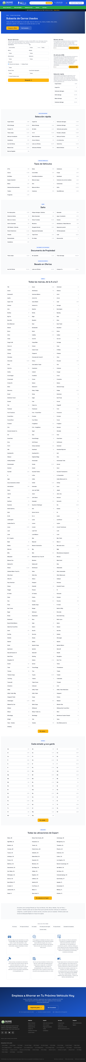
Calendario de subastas (69, 926)
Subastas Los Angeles (62, 1049)
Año (30, 44)
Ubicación (10, 62)
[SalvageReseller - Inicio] (8, 3)
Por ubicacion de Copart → (43, 898)
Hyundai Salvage (68, 1045)
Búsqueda (49, 3)
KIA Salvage (79, 1049)
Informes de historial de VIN (63, 1028)
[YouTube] (9, 1032)
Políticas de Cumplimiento (80, 1059)
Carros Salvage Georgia (49, 1047)
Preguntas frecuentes (47, 1027)
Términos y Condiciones (58, 1059)
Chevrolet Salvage (28, 1045)
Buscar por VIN (73, 66)
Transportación (61, 1023)
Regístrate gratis (35, 1007)
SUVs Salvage (69, 1047)
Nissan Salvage (60, 1045)
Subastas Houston (52, 1049)
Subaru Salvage (5, 1052)
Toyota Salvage (5, 1045)
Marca (9, 50)
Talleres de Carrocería (62, 1027)
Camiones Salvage (77, 1047)
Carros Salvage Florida (28, 1047)
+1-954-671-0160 (59, 2)
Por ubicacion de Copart (45, 926)
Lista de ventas (43, 929)
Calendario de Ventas (32, 1030)
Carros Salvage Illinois (39, 1047)
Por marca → (43, 731)
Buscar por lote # (74, 47)
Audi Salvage (12, 1052)
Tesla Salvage (52, 1045)
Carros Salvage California (7, 1047)
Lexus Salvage (19, 1052)
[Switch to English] (66, 3)
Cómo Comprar (46, 1025)
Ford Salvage (20, 1045)
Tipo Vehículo (11, 44)
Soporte (37, 7)
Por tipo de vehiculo (24, 926)
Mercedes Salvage (44, 1045)
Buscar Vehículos (7, 7)
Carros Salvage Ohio (60, 1047)
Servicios (44, 7)
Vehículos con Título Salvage (24, 1049)
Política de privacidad (69, 1059)
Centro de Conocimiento (48, 1023)
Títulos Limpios (5, 1049)
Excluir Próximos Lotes (14, 76)
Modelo (30, 50)
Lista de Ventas (31, 1032)
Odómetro (31, 56)
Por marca (14, 926)
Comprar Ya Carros (13, 1049)
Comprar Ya (30, 1028)
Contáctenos (45, 1030)
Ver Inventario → (25, 28)
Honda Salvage (12, 1045)
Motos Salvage (43, 1049)
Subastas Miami (72, 1049)
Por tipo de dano (56, 926)
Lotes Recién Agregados (34, 70)
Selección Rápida (18, 7)
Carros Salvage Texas (18, 1047)
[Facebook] (2, 1032)
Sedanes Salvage (35, 1049)
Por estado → (43, 820)
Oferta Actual (11, 56)
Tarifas (44, 1028)
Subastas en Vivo (28, 7)
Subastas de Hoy (31, 1027)
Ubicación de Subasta (14, 64)
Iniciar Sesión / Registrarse (76, 3)
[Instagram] (6, 1032)
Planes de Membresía (77, 1023)
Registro (74, 1025)
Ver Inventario (52, 1007)
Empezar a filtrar (12, 28)
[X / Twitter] (12, 1032)
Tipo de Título (11, 70)
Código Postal (25, 64)
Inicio (7, 15)
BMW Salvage (36, 1045)
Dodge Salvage (77, 1045)
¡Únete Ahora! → (57, 10)
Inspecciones (60, 1025)
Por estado (34, 926)
